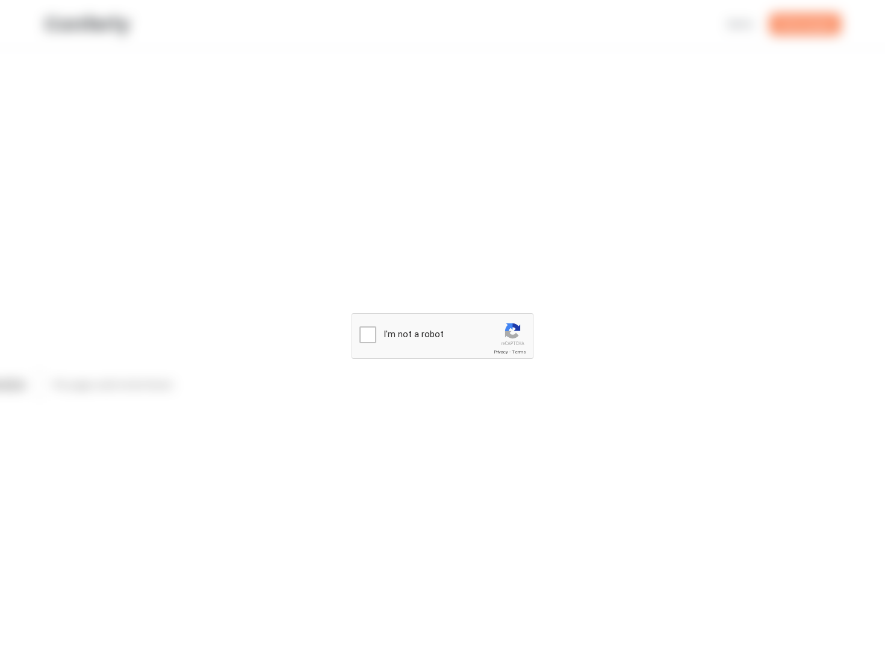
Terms (519, 352)
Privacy (501, 352)
